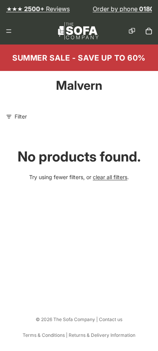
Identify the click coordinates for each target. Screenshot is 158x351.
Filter (21, 116)
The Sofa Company (74, 319)
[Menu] (9, 31)
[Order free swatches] (131, 31)
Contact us (110, 319)
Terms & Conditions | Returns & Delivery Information (79, 335)
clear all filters (110, 177)
